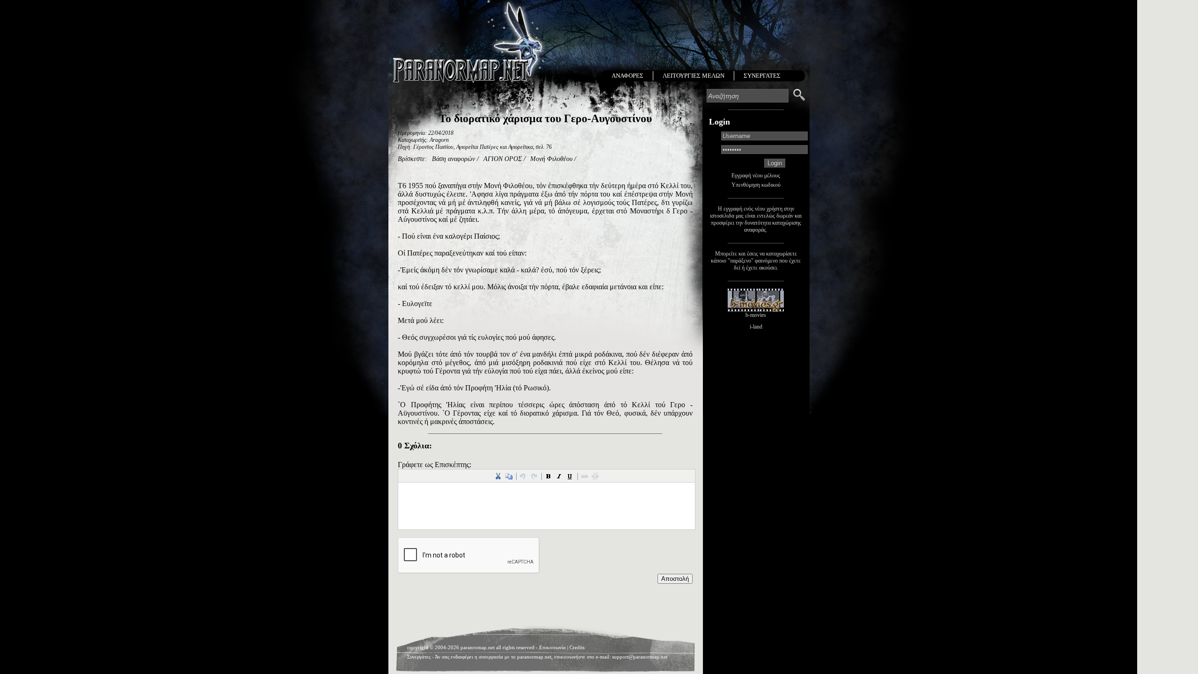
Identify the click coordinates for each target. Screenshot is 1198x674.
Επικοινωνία (552, 647)
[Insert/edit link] (584, 476)
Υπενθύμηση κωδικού (756, 185)
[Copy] (509, 476)
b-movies (755, 315)
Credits (577, 647)
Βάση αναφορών (453, 158)
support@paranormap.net (639, 656)
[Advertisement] (545, 607)
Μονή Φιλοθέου (551, 158)
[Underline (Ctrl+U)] (570, 476)
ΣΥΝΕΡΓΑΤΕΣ (762, 75)
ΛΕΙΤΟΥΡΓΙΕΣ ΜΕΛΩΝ (693, 75)
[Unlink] (595, 476)
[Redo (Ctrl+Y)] (534, 476)
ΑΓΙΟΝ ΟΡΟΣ (502, 158)
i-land (756, 326)
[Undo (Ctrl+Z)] (523, 476)
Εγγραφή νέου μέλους (755, 175)
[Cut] (498, 476)
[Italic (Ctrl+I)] (559, 476)
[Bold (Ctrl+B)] (548, 476)
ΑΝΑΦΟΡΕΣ (627, 75)
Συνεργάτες (419, 656)
